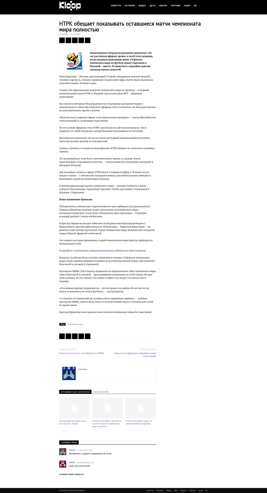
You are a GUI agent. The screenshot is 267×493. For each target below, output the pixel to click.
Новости (116, 5)
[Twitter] (68, 40)
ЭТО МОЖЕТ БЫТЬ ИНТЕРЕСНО (75, 392)
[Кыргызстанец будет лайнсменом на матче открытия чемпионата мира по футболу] (107, 408)
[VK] (75, 40)
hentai (72, 450)
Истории (130, 5)
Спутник (175, 5)
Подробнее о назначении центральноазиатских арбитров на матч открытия (102, 250)
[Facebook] (62, 40)
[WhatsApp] (87, 40)
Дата (152, 5)
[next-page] (65, 432)
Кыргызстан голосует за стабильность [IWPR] (81, 353)
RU (195, 5)
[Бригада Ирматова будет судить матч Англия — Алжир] (74, 408)
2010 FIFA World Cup (74, 324)
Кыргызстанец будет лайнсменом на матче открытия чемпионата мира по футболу (106, 423)
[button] (204, 5)
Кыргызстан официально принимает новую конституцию (135, 354)
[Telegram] (81, 40)
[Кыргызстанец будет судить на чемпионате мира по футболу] (141, 408)
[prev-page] (61, 432)
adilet (72, 462)
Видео (142, 5)
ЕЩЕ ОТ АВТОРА (100, 392)
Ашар (187, 5)
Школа (163, 5)
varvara (65, 34)
